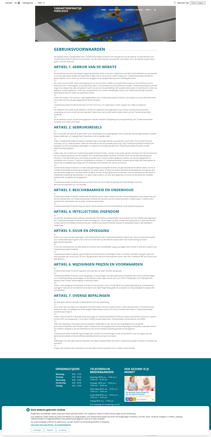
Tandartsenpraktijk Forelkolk (67, 10)
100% (39, 3)
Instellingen (37, 430)
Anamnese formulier (134, 10)
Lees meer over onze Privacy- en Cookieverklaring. (51, 425)
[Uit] (19, 3)
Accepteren (63, 430)
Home (103, 10)
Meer (148, 10)
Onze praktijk (115, 10)
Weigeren (50, 430)
